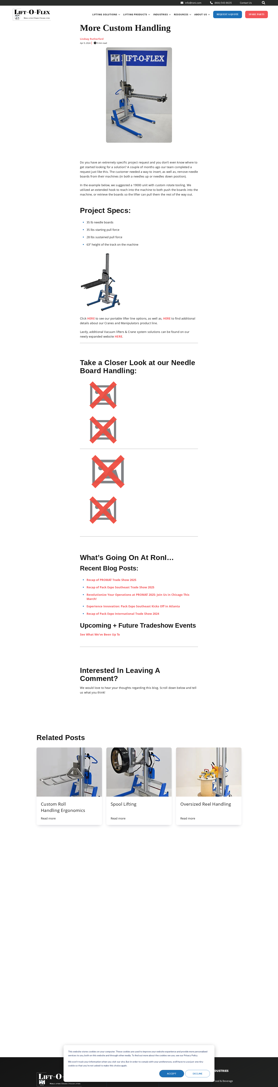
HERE (91, 318)
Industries (160, 14)
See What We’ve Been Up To (100, 634)
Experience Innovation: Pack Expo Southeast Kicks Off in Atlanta (133, 606)
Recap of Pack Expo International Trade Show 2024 (123, 614)
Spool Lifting (124, 804)
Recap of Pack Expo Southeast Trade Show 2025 (120, 587)
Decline (198, 1073)
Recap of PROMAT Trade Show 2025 (111, 580)
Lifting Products (135, 14)
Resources (181, 14)
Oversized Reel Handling (205, 804)
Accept (171, 1073)
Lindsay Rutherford (92, 38)
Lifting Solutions (104, 14)
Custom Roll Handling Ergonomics (63, 807)
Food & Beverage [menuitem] (223, 1080)
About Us (200, 14)
